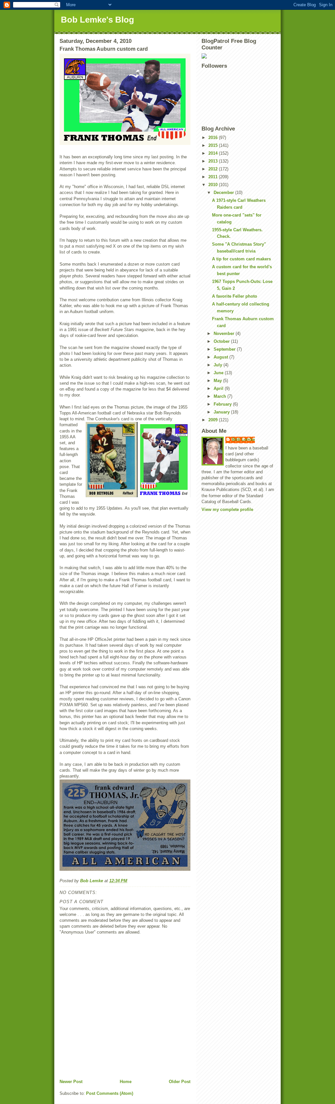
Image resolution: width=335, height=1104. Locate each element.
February (223, 404)
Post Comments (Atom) (109, 1093)
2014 (213, 153)
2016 (213, 137)
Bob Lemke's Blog (97, 20)
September (225, 349)
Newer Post (71, 1081)
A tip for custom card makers (241, 258)
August (221, 357)
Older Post (179, 1081)
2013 (213, 161)
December (224, 192)
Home (126, 1081)
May (218, 380)
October (222, 341)
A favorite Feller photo (234, 296)
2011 (213, 176)
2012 (213, 168)
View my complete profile (227, 509)
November (225, 333)
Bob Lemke (243, 439)
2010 (213, 184)
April (219, 388)
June (219, 372)
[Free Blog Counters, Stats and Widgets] (238, 56)
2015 (213, 145)
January (222, 412)
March (220, 396)
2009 (213, 419)
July (218, 364)
